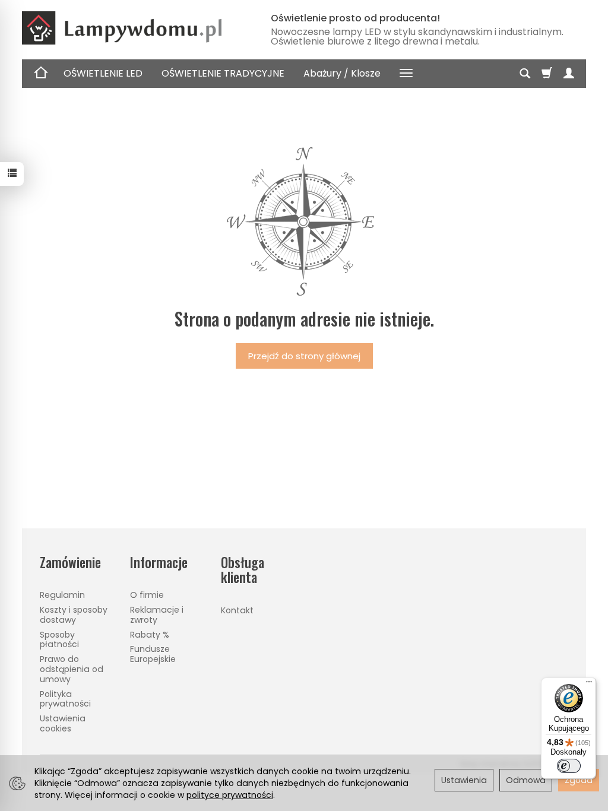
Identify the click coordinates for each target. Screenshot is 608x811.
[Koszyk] (547, 73)
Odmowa (526, 780)
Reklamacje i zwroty (156, 615)
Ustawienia (464, 780)
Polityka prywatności (65, 699)
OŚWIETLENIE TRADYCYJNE (223, 73)
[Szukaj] (525, 73)
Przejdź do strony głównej (304, 356)
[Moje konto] (569, 73)
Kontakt (237, 610)
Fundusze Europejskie (153, 654)
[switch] (569, 766)
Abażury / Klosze (342, 73)
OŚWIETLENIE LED (103, 73)
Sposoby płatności (59, 640)
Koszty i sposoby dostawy (73, 615)
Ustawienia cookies (63, 723)
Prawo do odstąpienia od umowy (71, 669)
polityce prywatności (229, 795)
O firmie (147, 595)
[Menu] (589, 684)
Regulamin (62, 595)
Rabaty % (149, 635)
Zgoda (579, 780)
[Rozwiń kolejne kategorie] (406, 73)
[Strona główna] (135, 28)
